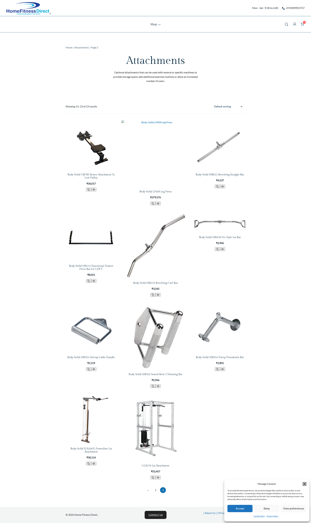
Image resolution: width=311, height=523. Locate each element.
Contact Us (156, 514)
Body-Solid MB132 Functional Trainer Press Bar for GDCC (91, 267)
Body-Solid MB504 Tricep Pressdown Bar (220, 357)
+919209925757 (295, 7)
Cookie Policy (259, 516)
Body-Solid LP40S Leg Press (155, 191)
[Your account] (295, 24)
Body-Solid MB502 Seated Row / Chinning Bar (155, 374)
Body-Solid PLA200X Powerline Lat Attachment (91, 450)
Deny (267, 508)
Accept (240, 508)
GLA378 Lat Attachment (155, 465)
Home (69, 47)
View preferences (293, 508)
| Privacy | (223, 512)
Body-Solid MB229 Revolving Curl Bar (155, 283)
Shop (153, 24)
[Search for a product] (287, 24)
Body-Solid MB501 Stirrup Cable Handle (91, 357)
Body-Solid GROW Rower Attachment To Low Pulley (91, 176)
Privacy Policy (272, 516)
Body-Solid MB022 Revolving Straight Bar (220, 174)
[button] (304, 484)
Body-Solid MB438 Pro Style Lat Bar (220, 237)
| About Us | (210, 512)
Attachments (81, 47)
